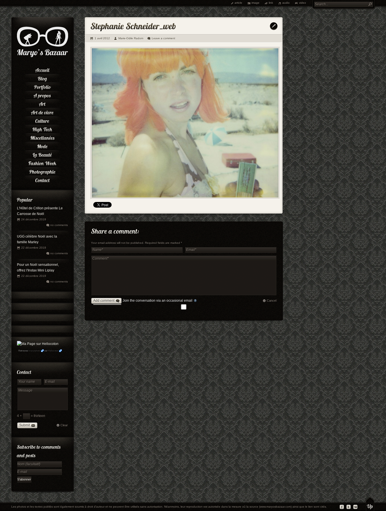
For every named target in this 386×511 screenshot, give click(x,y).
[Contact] (42, 179)
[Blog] (42, 77)
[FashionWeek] (42, 162)
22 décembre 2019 (33, 247)
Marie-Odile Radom (130, 38)
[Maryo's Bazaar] (42, 56)
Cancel (271, 300)
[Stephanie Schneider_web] (185, 123)
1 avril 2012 (102, 38)
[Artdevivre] (42, 111)
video (302, 2)
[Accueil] (42, 69)
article (238, 2)
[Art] (42, 103)
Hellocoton (53, 350)
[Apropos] (42, 94)
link (271, 2)
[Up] (370, 504)
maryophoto (34, 350)
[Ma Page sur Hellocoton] (37, 344)
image (255, 2)
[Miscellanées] (42, 137)
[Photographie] (42, 171)
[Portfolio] (42, 86)
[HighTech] (42, 128)
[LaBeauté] (42, 154)
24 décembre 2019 (33, 219)
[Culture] (42, 120)
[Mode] (42, 145)
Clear (64, 425)
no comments (59, 225)
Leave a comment (163, 38)
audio (286, 2)
